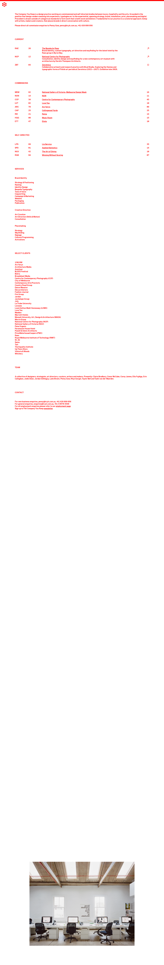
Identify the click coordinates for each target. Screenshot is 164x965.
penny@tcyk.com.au (68, 26)
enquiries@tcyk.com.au (44, 404)
